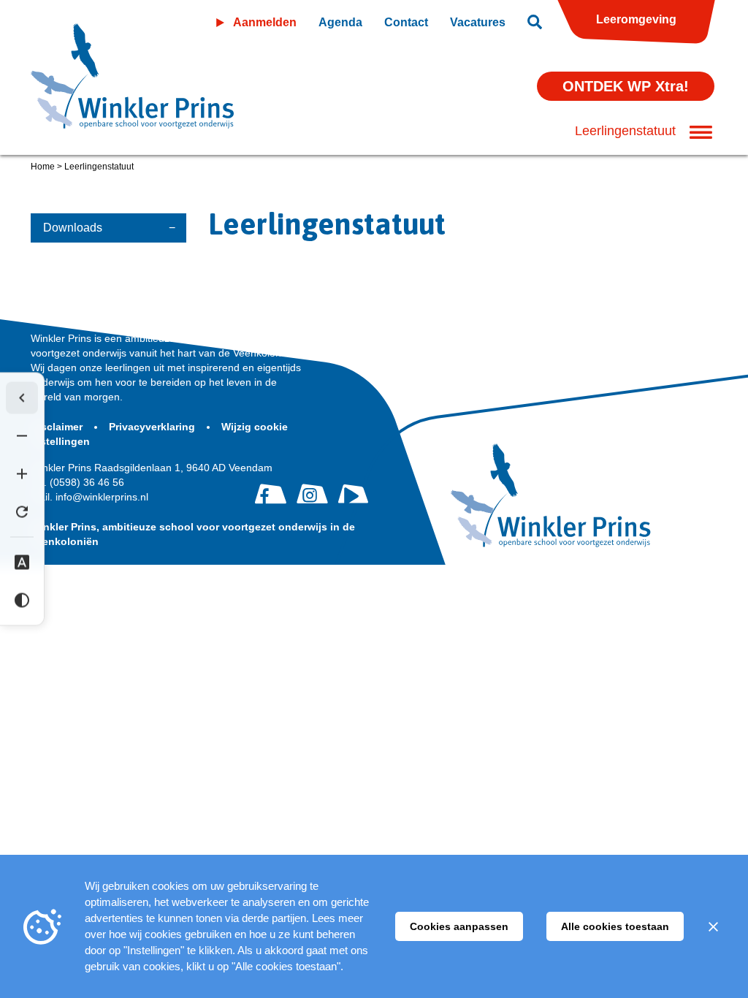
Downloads (72, 227)
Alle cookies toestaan (615, 926)
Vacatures (477, 22)
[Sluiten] (712, 926)
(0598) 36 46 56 (77, 482)
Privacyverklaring (153, 427)
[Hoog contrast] (22, 600)
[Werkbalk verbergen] (22, 398)
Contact (406, 22)
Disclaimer (58, 427)
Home (43, 166)
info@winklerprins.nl (89, 497)
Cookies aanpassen (459, 926)
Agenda (340, 22)
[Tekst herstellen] (22, 512)
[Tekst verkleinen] (22, 436)
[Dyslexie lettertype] (22, 562)
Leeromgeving (636, 19)
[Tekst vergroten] (22, 474)
